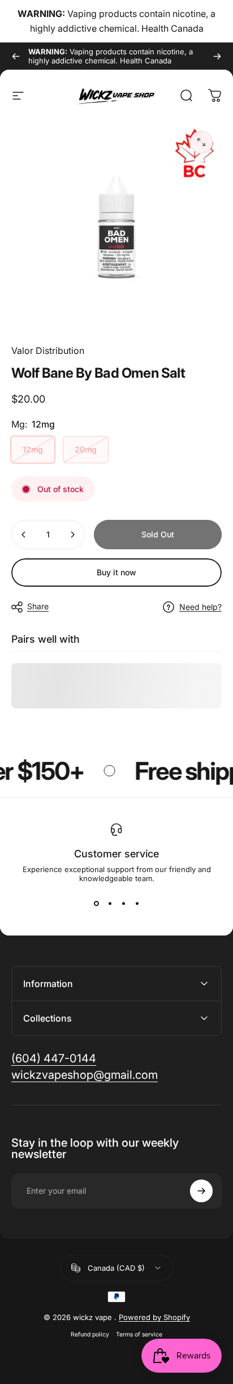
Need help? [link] (200, 607)
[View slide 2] (109, 903)
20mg (86, 449)
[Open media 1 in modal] (201, 142)
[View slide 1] (96, 903)
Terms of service (139, 1334)
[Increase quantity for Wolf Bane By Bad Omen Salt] (72, 534)
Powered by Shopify (154, 1317)
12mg (33, 449)
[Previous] (15, 56)
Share (38, 606)
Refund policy (90, 1334)
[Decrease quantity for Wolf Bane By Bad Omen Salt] (24, 534)
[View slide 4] (137, 903)
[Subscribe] (201, 1191)
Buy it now (116, 572)
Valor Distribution (47, 350)
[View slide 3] (123, 903)
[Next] (217, 56)
